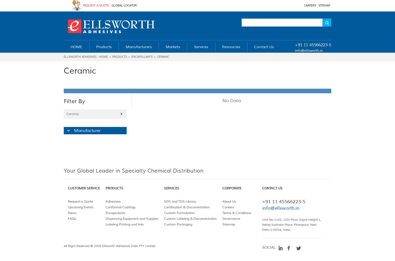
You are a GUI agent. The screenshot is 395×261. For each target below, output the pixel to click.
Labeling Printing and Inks (125, 224)
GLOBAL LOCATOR (124, 5)
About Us (229, 201)
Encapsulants (142, 57)
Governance (231, 219)
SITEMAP (324, 5)
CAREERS (310, 5)
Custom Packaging (178, 224)
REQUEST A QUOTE (96, 5)
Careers (228, 207)
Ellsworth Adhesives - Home (86, 57)
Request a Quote (80, 201)
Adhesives (113, 201)
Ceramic (163, 57)
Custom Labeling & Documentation (190, 219)
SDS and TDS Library (180, 201)
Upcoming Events (80, 207)
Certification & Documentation (187, 207)
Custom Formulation (179, 213)
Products (119, 57)
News (72, 213)
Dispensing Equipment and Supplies (132, 219)
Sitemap (228, 224)
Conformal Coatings (121, 207)
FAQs (72, 219)
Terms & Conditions (236, 213)
